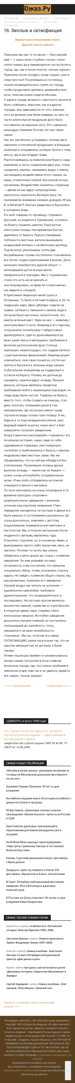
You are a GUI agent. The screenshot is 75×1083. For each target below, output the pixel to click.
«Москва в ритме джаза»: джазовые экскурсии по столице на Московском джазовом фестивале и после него (37, 774)
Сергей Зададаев (17, 984)
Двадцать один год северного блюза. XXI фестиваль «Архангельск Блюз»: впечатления (35, 872)
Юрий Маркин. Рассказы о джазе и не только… (37, 20)
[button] (6, 9)
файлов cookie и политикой (20, 1070)
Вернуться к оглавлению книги (37, 39)
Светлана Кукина (17, 938)
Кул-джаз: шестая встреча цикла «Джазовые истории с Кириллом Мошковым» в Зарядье (36, 971)
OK (68, 1070)
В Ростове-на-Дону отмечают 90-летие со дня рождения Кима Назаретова (35, 899)
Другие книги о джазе (37, 44)
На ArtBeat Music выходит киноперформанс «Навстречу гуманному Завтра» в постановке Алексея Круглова (35, 846)
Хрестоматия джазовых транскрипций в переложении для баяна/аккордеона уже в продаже (33, 830)
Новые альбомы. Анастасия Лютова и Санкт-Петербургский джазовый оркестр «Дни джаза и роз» (34, 955)
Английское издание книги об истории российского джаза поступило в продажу (38, 800)
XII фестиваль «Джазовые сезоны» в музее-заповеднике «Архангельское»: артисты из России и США (38, 814)
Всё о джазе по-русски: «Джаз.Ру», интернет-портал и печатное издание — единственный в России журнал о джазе (35, 735)
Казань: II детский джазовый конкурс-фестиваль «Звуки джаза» (37, 860)
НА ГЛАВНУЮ (11, 18)
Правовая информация (53, 1055)
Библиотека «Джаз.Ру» (36, 18)
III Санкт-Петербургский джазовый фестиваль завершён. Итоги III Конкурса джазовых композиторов (35, 885)
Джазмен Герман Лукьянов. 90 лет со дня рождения (32, 788)
